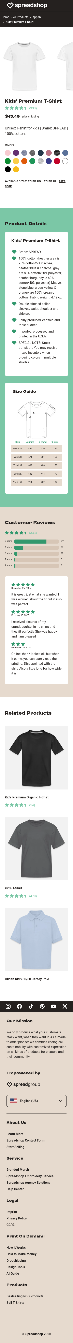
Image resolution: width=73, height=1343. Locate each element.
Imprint (11, 1212)
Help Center (15, 1189)
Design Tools (15, 1267)
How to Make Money (21, 1254)
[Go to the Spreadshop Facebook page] (19, 1006)
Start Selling (15, 1147)
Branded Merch (17, 1170)
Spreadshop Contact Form (25, 1140)
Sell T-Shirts (15, 1303)
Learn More (15, 1134)
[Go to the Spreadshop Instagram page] (8, 1006)
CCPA (10, 1225)
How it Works (16, 1247)
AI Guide (12, 1273)
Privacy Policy (16, 1218)
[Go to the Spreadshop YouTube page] (53, 1006)
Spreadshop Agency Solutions (28, 1183)
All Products (20, 17)
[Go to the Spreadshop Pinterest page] (42, 1006)
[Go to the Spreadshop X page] (65, 1006)
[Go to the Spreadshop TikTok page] (30, 1006)
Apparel (37, 17)
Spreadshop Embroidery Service (30, 1176)
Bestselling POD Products (24, 1296)
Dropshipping (16, 1260)
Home (5, 17)
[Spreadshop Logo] (26, 5)
